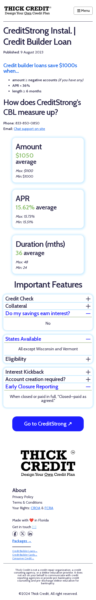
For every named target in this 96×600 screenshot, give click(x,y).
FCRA (48, 508)
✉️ (34, 527)
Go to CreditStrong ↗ (48, 423)
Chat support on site (29, 129)
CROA (35, 508)
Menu (85, 10)
